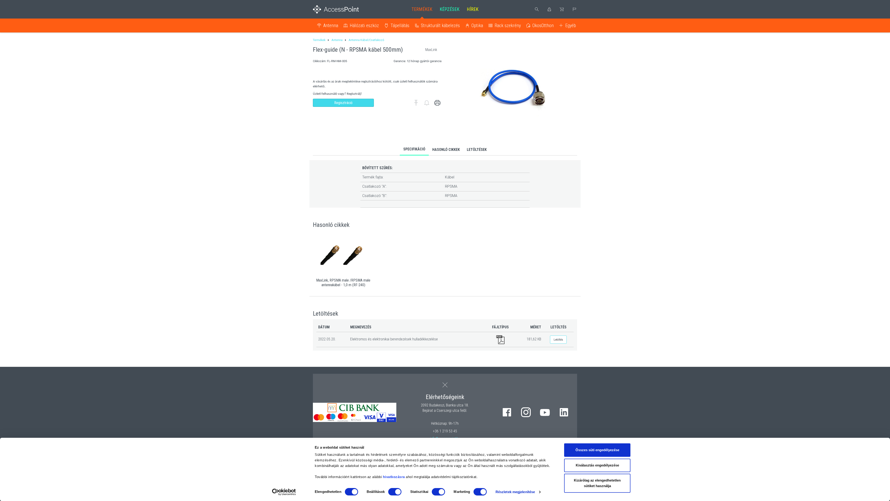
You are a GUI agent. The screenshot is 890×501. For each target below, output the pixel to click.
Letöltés (558, 339)
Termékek (422, 9)
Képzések (449, 9)
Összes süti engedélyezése (597, 450)
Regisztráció (343, 103)
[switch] (394, 491)
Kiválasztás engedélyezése (597, 465)
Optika (477, 25)
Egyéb (570, 25)
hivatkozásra (394, 477)
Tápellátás (400, 25)
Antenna (330, 25)
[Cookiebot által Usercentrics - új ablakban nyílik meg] (284, 491)
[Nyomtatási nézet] (437, 103)
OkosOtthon (543, 25)
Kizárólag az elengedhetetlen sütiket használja (597, 483)
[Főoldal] (343, 9)
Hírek (472, 9)
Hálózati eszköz (364, 25)
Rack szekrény (508, 25)
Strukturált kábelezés (440, 25)
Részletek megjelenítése (515, 492)
